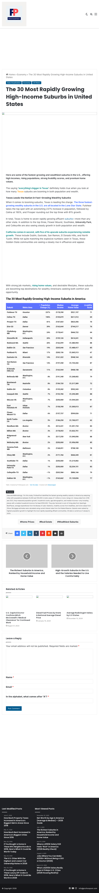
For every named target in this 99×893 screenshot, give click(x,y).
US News (36, 83)
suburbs (69, 219)
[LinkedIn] (29, 533)
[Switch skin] (86, 15)
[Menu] (95, 15)
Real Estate (46, 522)
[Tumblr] (36, 533)
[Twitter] (23, 533)
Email (10, 687)
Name (10, 677)
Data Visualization (13, 83)
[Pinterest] (42, 533)
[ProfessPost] (14, 14)
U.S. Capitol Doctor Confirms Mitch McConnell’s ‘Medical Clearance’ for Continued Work (18, 618)
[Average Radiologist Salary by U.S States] (80, 602)
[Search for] (91, 15)
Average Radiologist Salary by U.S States (80, 614)
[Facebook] (17, 533)
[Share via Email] (55, 533)
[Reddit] (48, 533)
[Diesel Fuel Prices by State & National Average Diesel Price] (49, 602)
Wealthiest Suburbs (68, 522)
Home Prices (27, 522)
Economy (21, 74)
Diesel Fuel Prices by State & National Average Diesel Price (48, 615)
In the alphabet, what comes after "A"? (27, 696)
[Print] (61, 533)
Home (11, 74)
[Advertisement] (49, 49)
